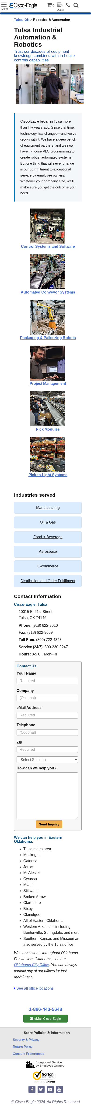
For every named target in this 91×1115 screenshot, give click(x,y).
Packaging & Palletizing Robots (48, 338)
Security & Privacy (26, 1039)
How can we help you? (36, 768)
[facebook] (31, 1090)
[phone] (69, 5)
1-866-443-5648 (45, 1009)
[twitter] (41, 1090)
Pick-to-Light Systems (47, 475)
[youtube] (59, 1090)
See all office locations (35, 988)
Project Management (48, 384)
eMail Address (29, 708)
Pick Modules (48, 429)
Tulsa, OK (21, 19)
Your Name (26, 673)
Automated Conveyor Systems (48, 292)
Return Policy (22, 1046)
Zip (19, 742)
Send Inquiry (49, 824)
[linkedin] (50, 1090)
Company (25, 691)
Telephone (26, 725)
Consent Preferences (28, 1053)
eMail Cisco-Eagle (47, 1018)
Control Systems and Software (48, 246)
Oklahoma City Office (31, 965)
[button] (76, 6)
